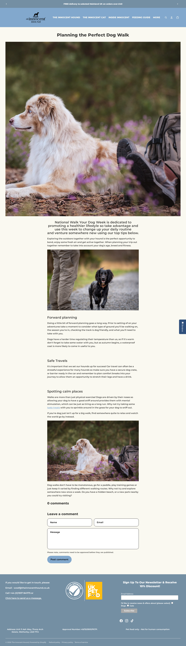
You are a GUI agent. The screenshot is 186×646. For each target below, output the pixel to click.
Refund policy (54, 642)
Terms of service (81, 642)
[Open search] (166, 17)
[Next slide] (178, 4)
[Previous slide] (6, 4)
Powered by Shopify (38, 642)
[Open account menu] (172, 17)
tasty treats (53, 407)
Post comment (59, 559)
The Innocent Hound (20, 642)
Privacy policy (67, 642)
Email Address (127, 594)
